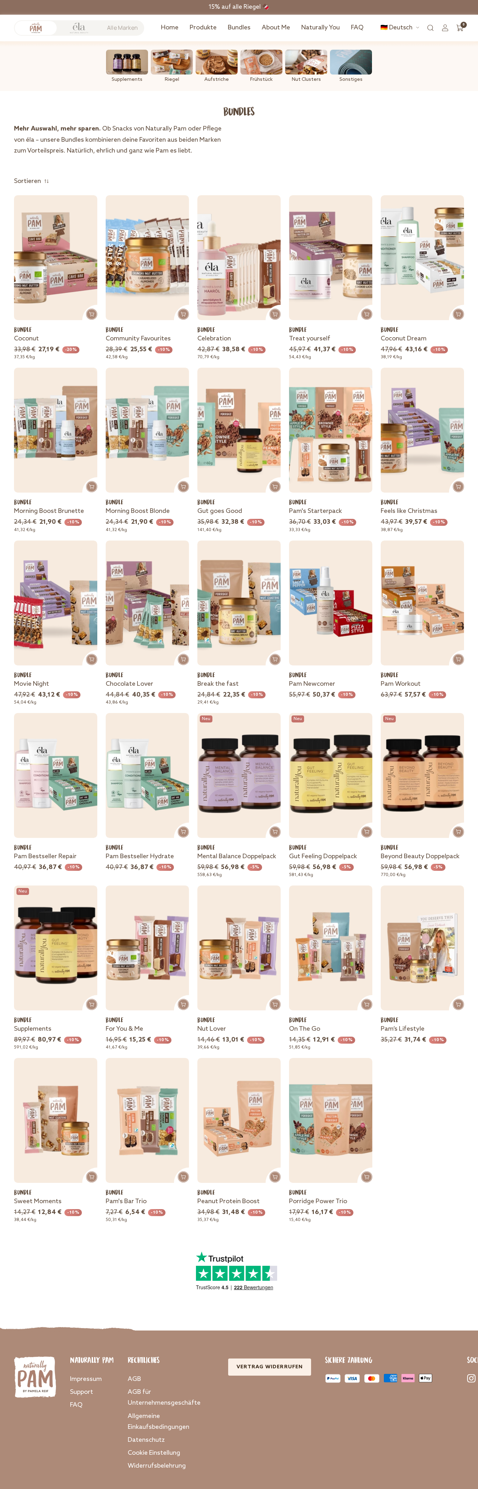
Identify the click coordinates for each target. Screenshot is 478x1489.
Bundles (239, 27)
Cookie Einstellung (154, 1453)
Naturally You (320, 27)
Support (81, 1392)
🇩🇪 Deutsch (396, 28)
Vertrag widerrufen (270, 1366)
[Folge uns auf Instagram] (471, 1378)
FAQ (357, 27)
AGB (134, 1379)
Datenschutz (146, 1440)
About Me (276, 27)
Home (169, 27)
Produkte (203, 27)
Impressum (86, 1379)
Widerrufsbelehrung (157, 1466)
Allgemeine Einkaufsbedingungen (158, 1421)
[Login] (445, 27)
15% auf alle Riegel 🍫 (239, 7)
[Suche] (430, 27)
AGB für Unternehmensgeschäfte (164, 1397)
